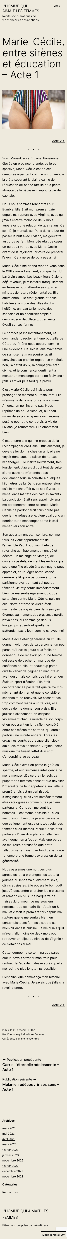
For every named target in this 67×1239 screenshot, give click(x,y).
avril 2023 (8, 1139)
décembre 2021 (12, 1171)
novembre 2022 (12, 1160)
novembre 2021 (12, 1176)
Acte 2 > (58, 141)
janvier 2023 (10, 1155)
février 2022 (10, 1165)
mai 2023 (8, 1133)
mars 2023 (9, 1144)
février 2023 (10, 1149)
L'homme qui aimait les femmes (25, 1034)
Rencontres (32, 1038)
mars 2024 (9, 1128)
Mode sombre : (51, 1234)
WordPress (41, 1225)
